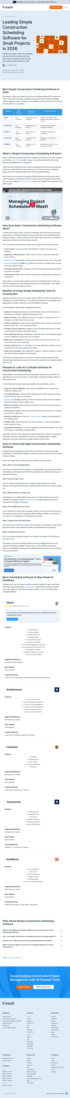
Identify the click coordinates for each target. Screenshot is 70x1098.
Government (6, 1025)
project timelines (16, 160)
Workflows (30, 1041)
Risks (28, 1080)
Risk (28, 1027)
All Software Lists (10, 16)
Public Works (55, 1030)
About (53, 1058)
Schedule (29, 1030)
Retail (52, 1032)
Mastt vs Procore (7, 1071)
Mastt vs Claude (7, 1085)
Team (52, 1060)
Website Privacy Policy (57, 1067)
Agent (28, 1037)
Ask (28, 1039)
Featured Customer (8, 1058)
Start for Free (56, 7)
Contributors (30, 1069)
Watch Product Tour (43, 987)
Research (29, 1065)
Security (53, 1071)
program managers (30, 500)
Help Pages (30, 1083)
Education (54, 1018)
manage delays (30, 587)
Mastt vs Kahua (7, 1073)
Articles (29, 1058)
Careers (53, 1065)
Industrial (53, 1025)
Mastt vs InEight (7, 1076)
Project (29, 1018)
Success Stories (7, 1060)
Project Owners (7, 1016)
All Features (30, 1048)
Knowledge (30, 1043)
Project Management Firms (34, 1078)
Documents (30, 1032)
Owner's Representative (9, 1027)
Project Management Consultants (12, 1021)
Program (29, 1021)
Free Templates (31, 1074)
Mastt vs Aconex (7, 1078)
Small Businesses (7, 1023)
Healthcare (54, 1023)
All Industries (54, 1036)
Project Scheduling (14, 958)
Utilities (53, 1034)
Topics (29, 1060)
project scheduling (25, 181)
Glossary (29, 1063)
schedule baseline (35, 416)
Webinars (29, 1076)
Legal (52, 1069)
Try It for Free (12, 619)
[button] (65, 7)
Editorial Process (31, 1071)
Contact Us (54, 1063)
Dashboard (30, 1023)
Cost (28, 1025)
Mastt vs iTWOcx (7, 1080)
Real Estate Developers (9, 1018)
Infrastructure (55, 1027)
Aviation (53, 1016)
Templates (30, 1046)
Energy (53, 1021)
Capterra (26, 606)
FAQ (28, 1067)
